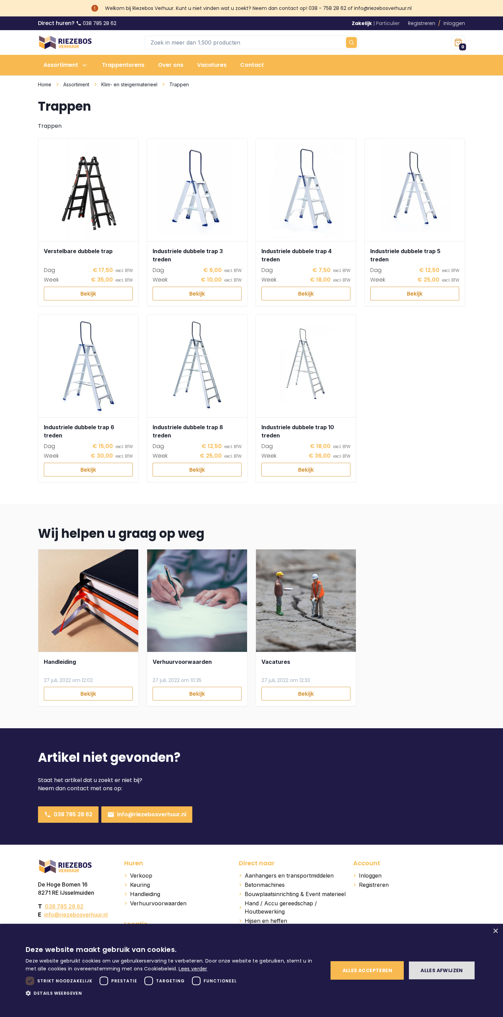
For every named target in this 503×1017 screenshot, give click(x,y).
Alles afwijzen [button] (442, 970)
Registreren (421, 23)
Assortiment (76, 84)
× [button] (495, 931)
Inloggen (454, 23)
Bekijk (88, 294)
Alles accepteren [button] (367, 970)
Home (44, 84)
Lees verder (193, 968)
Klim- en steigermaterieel (129, 84)
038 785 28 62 (73, 814)
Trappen (179, 84)
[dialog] (251, 970)
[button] (172, 993)
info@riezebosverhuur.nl (151, 814)
